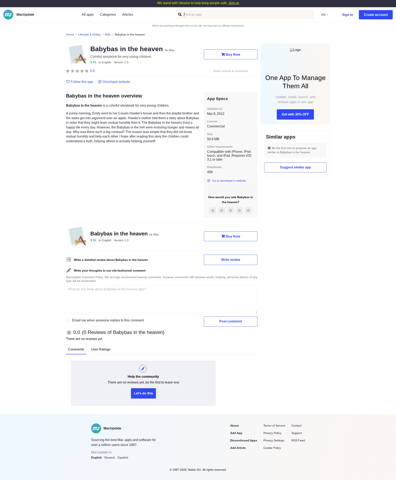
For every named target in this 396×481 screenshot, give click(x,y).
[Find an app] (180, 14)
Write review (230, 260)
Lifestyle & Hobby (89, 34)
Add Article (238, 448)
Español (123, 457)
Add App (236, 433)
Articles (127, 14)
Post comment (230, 321)
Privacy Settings (273, 440)
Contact (296, 425)
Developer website (116, 81)
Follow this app (82, 81)
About (234, 425)
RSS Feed (298, 440)
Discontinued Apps (243, 440)
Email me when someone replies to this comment (108, 320)
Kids (108, 34)
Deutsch (109, 457)
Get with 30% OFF (295, 114)
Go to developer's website (229, 180)
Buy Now (233, 54)
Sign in (347, 15)
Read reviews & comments (230, 71)
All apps (88, 14)
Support (296, 433)
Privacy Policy (272, 433)
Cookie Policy (272, 448)
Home (70, 34)
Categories (108, 14)
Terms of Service (274, 425)
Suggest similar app (295, 167)
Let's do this (143, 393)
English (96, 457)
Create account (376, 15)
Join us (234, 3)
